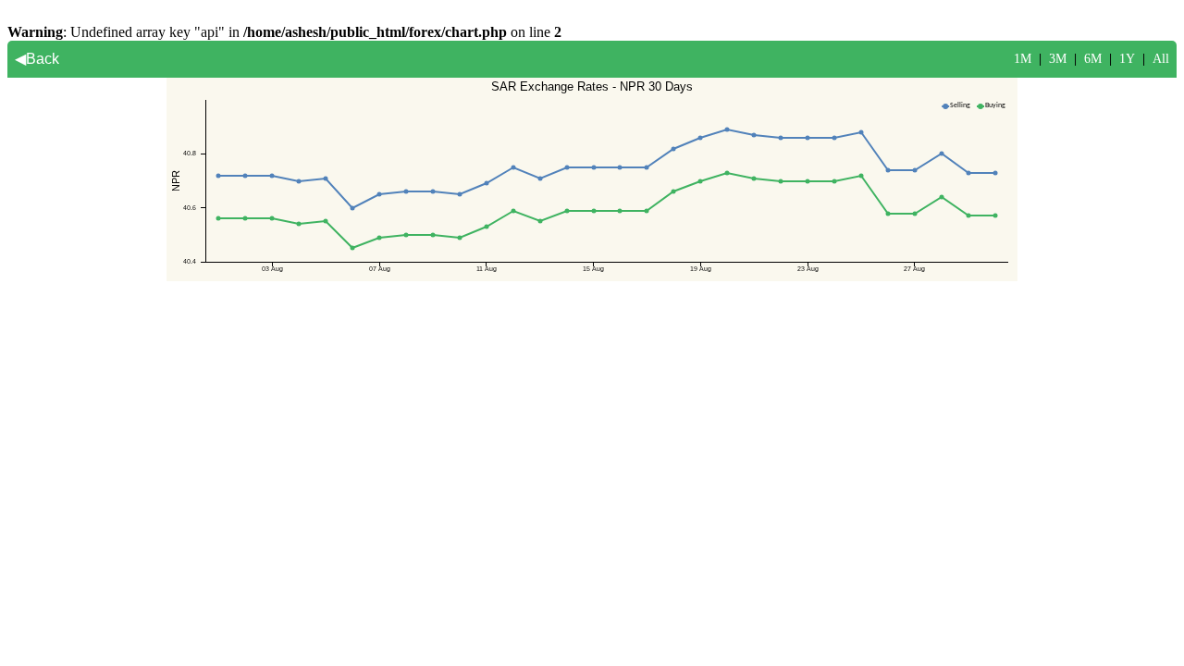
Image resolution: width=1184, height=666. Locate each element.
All (1161, 59)
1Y (1127, 59)
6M (1093, 59)
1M (1022, 59)
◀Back (37, 59)
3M (1058, 59)
